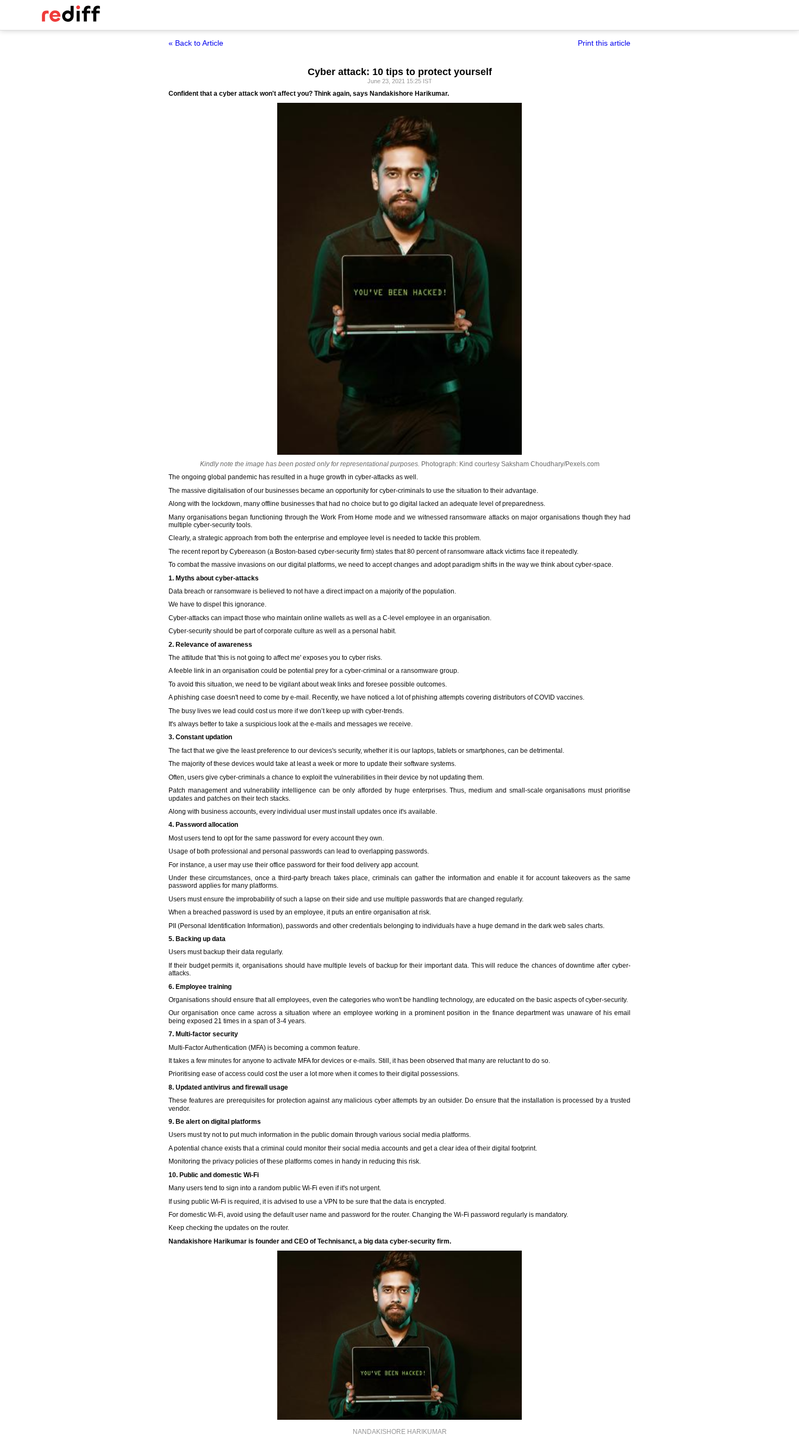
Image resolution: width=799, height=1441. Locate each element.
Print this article (604, 43)
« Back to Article (195, 43)
